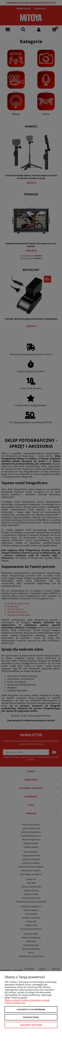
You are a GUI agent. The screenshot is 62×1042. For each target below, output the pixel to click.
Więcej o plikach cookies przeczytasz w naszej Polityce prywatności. (27, 1001)
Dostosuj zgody (31, 1017)
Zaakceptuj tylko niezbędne (31, 1010)
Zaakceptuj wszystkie (31, 1025)
